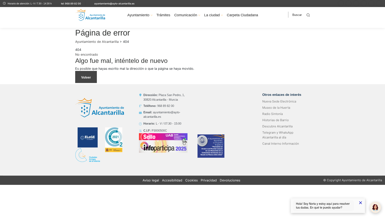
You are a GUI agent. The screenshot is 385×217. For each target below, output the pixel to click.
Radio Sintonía (272, 114)
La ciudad (212, 15)
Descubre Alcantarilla (277, 126)
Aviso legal (151, 180)
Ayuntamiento (138, 15)
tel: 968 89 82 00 (71, 3)
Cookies (191, 180)
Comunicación (185, 15)
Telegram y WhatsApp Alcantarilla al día (277, 135)
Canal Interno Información (280, 143)
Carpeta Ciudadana (242, 15)
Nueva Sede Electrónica (279, 101)
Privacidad (209, 180)
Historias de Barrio (275, 120)
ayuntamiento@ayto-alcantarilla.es (114, 3)
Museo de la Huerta (276, 108)
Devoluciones (230, 180)
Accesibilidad (172, 180)
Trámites (163, 15)
